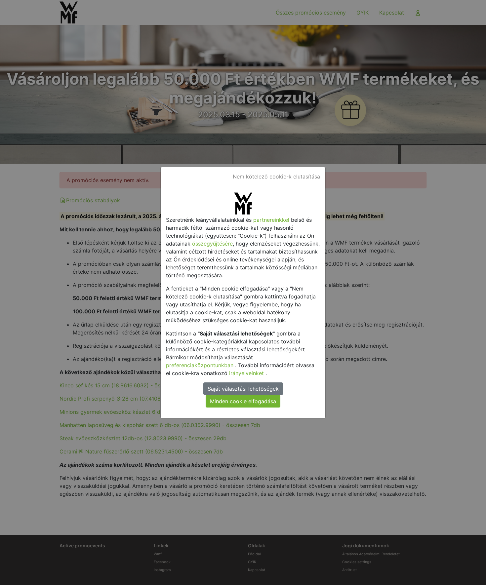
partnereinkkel (272, 219)
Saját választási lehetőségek (243, 388)
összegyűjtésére (212, 243)
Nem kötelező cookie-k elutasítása (276, 176)
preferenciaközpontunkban (200, 365)
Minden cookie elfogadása (243, 401)
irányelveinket (247, 373)
